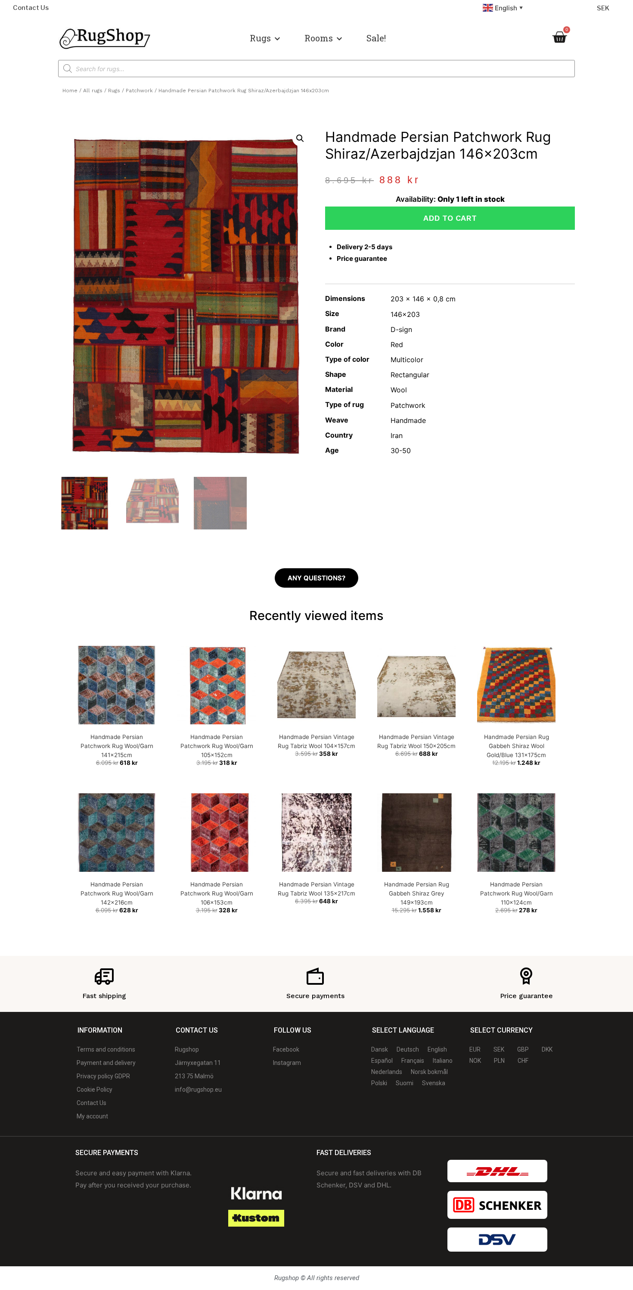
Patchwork (139, 91)
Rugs (260, 38)
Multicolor (407, 359)
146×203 (405, 314)
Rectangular (410, 374)
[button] (300, 138)
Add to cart (450, 217)
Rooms (318, 38)
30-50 (401, 450)
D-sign (401, 329)
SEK (603, 8)
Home (70, 91)
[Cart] (559, 37)
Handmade (408, 420)
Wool (399, 389)
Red (397, 344)
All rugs (92, 91)
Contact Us (31, 8)
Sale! (376, 38)
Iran (397, 435)
